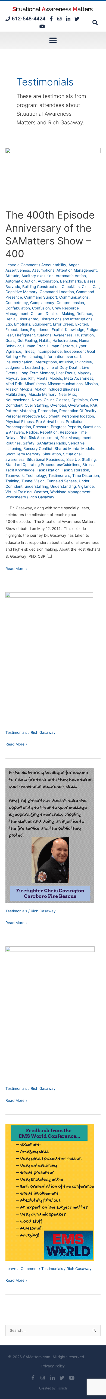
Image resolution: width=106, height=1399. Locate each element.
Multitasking (15, 394)
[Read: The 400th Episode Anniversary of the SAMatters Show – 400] (53, 175)
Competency (16, 302)
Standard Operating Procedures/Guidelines (42, 464)
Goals (10, 340)
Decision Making (60, 313)
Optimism (79, 400)
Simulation (52, 454)
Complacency (42, 302)
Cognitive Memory (21, 292)
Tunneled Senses (62, 481)
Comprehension (70, 302)
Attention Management (77, 270)
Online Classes (56, 400)
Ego (8, 324)
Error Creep (63, 324)
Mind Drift (14, 384)
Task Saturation (75, 470)
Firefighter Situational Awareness (44, 335)
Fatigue (92, 329)
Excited (81, 324)
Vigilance (86, 486)
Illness (28, 351)
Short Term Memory (22, 454)
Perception (47, 411)
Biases (89, 281)
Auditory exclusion (37, 276)
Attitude (12, 276)
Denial (10, 319)
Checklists (71, 286)
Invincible (83, 362)
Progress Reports (66, 427)
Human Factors (60, 346)
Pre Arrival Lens (50, 421)
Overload (58, 405)
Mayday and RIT (19, 378)
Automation (48, 281)
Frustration (84, 335)
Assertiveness (17, 270)
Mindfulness (35, 384)
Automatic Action (71, 276)
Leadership (34, 367)
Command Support (40, 297)
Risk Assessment (43, 437)
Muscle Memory (43, 394)
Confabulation (17, 308)
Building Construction (41, 286)
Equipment (41, 324)
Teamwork (14, 475)
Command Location (57, 292)
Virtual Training (18, 492)
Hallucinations (64, 340)
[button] (95, 22)
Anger (73, 265)
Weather (41, 492)
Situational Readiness (45, 459)
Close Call (90, 286)
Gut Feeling (27, 340)
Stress (87, 464)
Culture (37, 313)
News (37, 400)
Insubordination (18, 362)
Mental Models (49, 378)
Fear (9, 335)
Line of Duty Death (63, 367)
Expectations (16, 329)
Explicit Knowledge (68, 329)
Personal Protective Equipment (32, 416)
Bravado (12, 286)
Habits (44, 340)
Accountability (53, 265)
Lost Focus (65, 373)
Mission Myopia (18, 389)
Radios (32, 432)
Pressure (41, 427)
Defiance (84, 313)
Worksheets (15, 497)
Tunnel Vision (33, 481)
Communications (74, 297)
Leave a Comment (21, 265)
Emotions (22, 324)
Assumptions (43, 270)
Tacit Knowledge (20, 470)
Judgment (14, 367)
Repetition (49, 432)
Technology (36, 475)
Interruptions (46, 362)
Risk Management (76, 437)
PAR (93, 405)
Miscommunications (65, 384)
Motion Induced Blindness (57, 389)
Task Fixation (48, 470)
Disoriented (28, 319)
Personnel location (78, 416)
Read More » (16, 568)
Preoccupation (18, 427)
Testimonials (59, 475)
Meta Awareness (78, 378)
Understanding (63, 486)
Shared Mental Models (74, 448)
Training (12, 481)
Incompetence (49, 351)
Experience (39, 329)
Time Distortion (85, 475)
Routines (13, 443)
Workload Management (70, 492)
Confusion (41, 308)
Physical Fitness (19, 421)
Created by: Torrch (53, 1388)
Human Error (34, 346)
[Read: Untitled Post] (49, 658)
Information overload (62, 356)
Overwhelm (78, 405)
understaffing (36, 486)
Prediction (74, 421)
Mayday (84, 373)
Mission (91, 384)
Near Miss (67, 394)
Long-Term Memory (37, 373)
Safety (29, 443)
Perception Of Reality (77, 411)
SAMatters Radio (51, 443)
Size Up (73, 459)
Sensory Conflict (37, 448)
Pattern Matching (20, 411)
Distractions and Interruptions (66, 319)
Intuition (66, 362)
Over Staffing (36, 405)
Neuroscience (17, 400)
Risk (23, 437)
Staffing (89, 459)
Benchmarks (71, 281)
